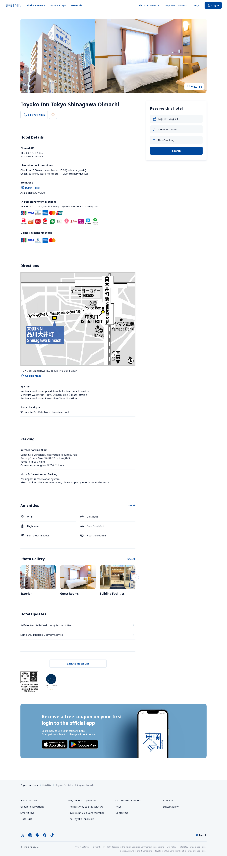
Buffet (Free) (32, 187)
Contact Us (121, 812)
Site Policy (171, 847)
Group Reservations (32, 806)
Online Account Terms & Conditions (136, 851)
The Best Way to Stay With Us (85, 806)
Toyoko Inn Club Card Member (86, 812)
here (82, 730)
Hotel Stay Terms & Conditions (193, 847)
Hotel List (77, 5)
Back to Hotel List (78, 663)
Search (176, 150)
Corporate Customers (177, 5)
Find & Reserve (36, 5)
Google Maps (33, 375)
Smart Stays (58, 5)
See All (131, 505)
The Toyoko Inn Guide (81, 818)
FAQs (196, 5)
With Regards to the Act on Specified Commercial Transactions (135, 847)
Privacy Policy (98, 847)
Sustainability (171, 806)
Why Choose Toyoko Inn (82, 800)
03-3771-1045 (36, 114)
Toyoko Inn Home (29, 785)
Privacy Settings (82, 847)
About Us (168, 800)
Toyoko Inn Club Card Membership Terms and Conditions (181, 851)
